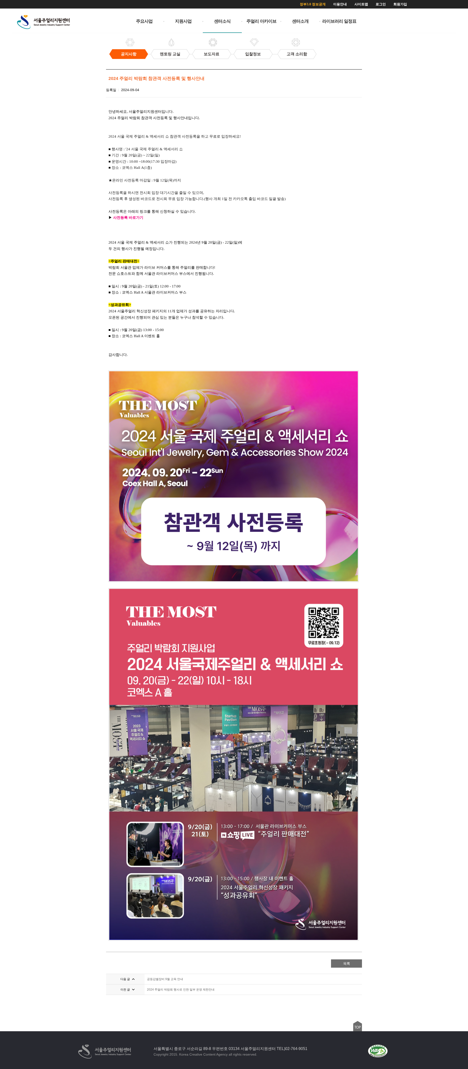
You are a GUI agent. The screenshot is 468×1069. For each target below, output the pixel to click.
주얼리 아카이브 (261, 21)
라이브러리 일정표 (339, 21)
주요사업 (144, 21)
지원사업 (183, 21)
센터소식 (222, 21)
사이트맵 (361, 4)
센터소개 (300, 21)
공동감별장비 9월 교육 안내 (165, 979)
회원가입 (400, 4)
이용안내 (340, 4)
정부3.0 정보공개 (313, 4)
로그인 (381, 4)
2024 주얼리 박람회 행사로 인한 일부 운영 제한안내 (180, 989)
